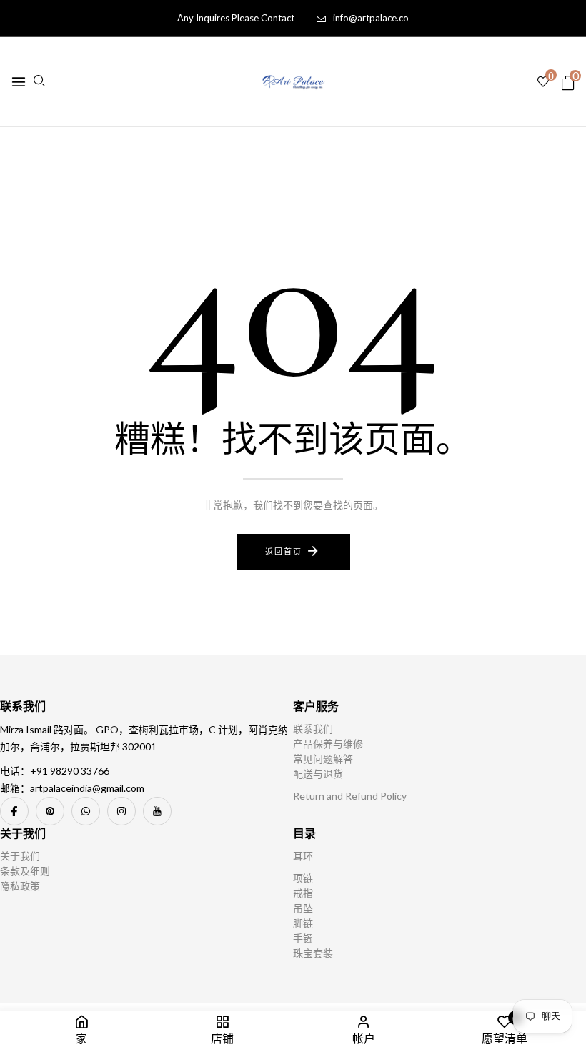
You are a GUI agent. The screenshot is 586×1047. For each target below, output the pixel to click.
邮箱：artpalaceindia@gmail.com (72, 788)
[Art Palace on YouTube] (157, 811)
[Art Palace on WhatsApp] (85, 811)
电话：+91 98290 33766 (54, 771)
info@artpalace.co (371, 18)
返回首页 (283, 551)
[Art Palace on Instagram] (121, 811)
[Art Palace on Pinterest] (50, 811)
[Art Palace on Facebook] (14, 811)
